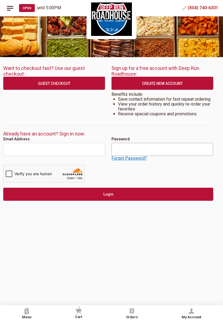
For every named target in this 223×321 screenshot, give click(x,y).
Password (121, 139)
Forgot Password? (129, 158)
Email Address (16, 139)
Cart (78, 312)
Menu (26, 317)
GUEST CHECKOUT (54, 83)
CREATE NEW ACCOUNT (162, 83)
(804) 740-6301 (203, 7)
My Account (191, 317)
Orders (132, 317)
